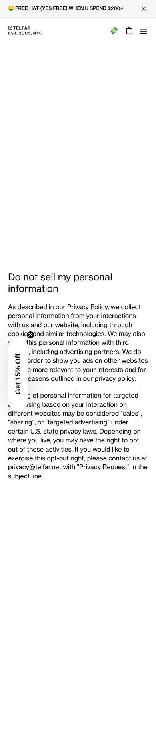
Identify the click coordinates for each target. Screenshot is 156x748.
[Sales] (114, 31)
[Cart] (128, 30)
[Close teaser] (30, 335)
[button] (18, 374)
